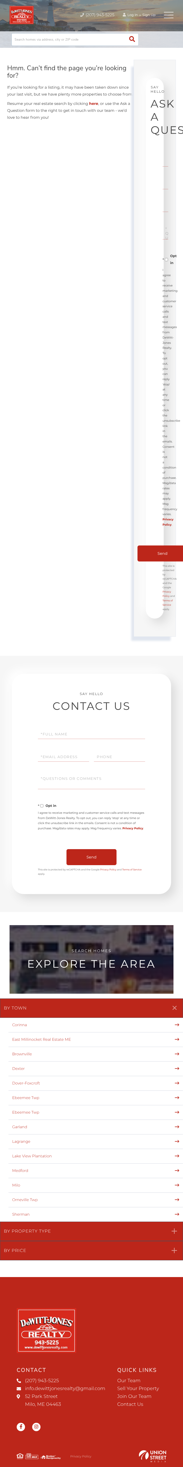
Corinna (19, 1025)
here (93, 104)
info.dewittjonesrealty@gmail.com (65, 1388)
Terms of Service (132, 869)
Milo (16, 1185)
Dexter (18, 1069)
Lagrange (21, 1141)
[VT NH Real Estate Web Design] (152, 1456)
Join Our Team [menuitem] (134, 1396)
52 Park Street (43, 1400)
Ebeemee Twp (25, 1098)
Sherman (21, 1214)
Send (91, 857)
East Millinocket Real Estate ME (41, 1039)
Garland (19, 1127)
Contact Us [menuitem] (130, 1404)
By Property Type (27, 1231)
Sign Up (149, 15)
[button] (132, 39)
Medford (20, 1171)
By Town (15, 1008)
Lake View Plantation (32, 1156)
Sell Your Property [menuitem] (138, 1388)
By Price (15, 1250)
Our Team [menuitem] (129, 1381)
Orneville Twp (25, 1200)
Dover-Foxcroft (26, 1083)
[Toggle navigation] (168, 15)
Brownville (22, 1054)
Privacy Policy (132, 828)
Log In (132, 15)
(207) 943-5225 (99, 15)
